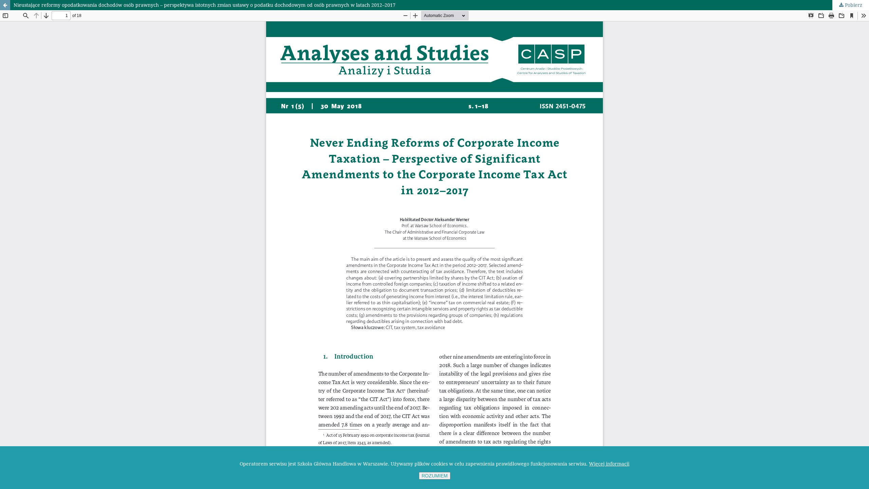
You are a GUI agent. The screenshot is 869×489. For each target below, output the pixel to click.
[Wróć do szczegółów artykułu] (5, 5)
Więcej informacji (609, 463)
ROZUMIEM (435, 475)
